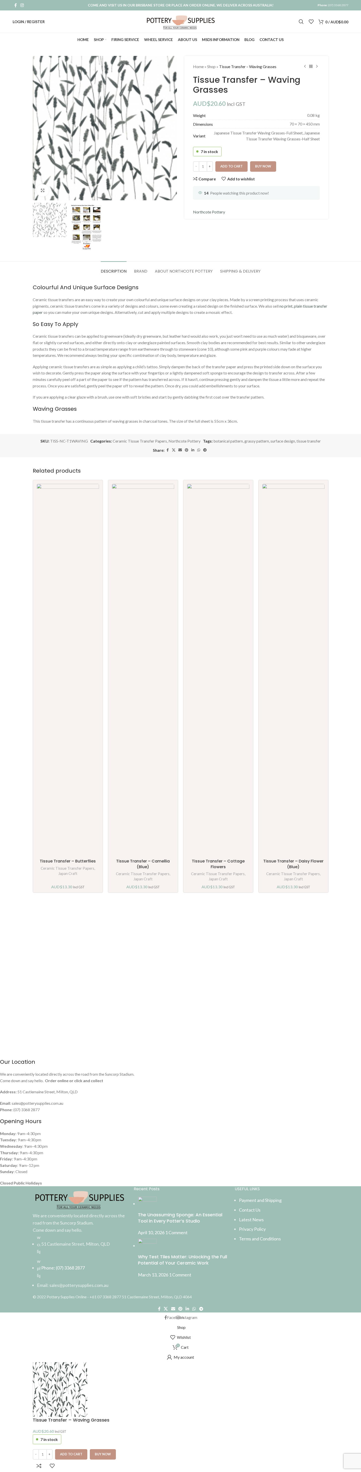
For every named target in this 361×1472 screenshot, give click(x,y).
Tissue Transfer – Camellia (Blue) (143, 863)
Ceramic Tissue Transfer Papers (67, 868)
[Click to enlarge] (42, 190)
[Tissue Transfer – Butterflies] (68, 670)
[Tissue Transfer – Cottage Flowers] (218, 670)
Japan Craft (67, 873)
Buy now (103, 1454)
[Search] (301, 22)
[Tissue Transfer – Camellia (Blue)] (143, 670)
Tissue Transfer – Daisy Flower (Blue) (293, 863)
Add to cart (231, 166)
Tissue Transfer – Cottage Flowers (218, 863)
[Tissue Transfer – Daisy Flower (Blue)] (293, 670)
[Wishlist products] (311, 22)
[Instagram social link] (22, 5)
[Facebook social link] (16, 5)
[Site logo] (180, 21)
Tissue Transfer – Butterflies (68, 861)
